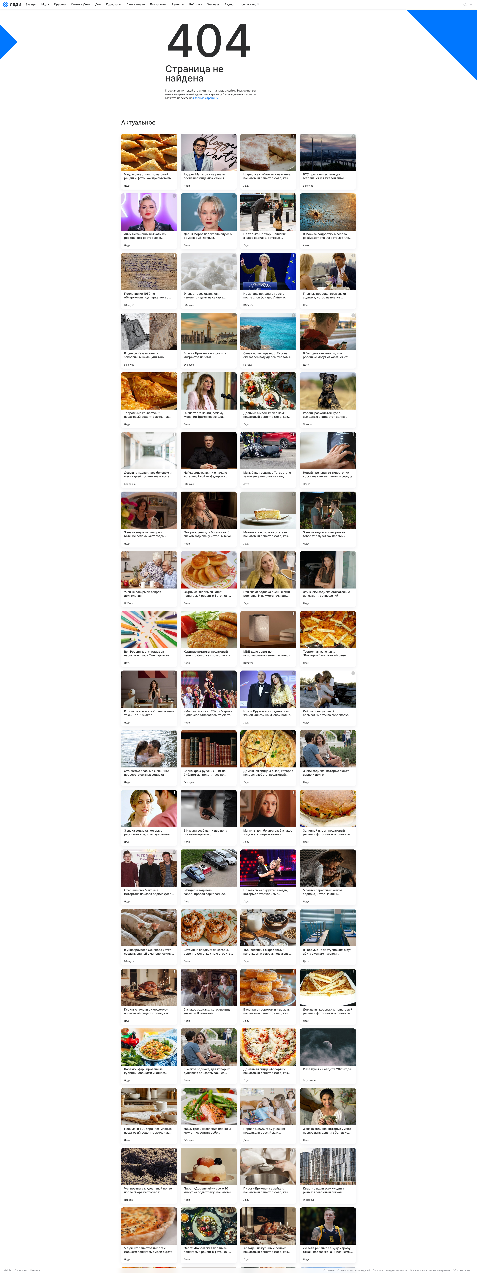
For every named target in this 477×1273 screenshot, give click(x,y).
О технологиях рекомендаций (353, 1270)
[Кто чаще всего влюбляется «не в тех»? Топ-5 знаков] (149, 698)
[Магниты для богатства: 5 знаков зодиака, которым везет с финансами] (268, 818)
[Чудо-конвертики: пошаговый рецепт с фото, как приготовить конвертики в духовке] (149, 162)
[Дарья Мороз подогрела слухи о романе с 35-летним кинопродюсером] (209, 221)
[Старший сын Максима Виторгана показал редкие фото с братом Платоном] (149, 877)
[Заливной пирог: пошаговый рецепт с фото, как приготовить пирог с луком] (328, 818)
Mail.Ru (8, 1270)
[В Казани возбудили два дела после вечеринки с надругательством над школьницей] (209, 818)
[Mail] (5, 4)
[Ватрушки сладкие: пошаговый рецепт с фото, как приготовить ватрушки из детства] (209, 937)
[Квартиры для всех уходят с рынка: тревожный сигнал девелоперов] (328, 1176)
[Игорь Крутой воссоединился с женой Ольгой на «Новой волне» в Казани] (268, 698)
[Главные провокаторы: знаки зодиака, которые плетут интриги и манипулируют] (328, 281)
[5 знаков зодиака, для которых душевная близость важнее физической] (209, 1056)
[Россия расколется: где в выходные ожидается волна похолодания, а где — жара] (328, 400)
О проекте (328, 1270)
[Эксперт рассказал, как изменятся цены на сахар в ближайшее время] (209, 281)
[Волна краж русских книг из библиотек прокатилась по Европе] (209, 758)
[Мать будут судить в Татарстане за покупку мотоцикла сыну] (268, 460)
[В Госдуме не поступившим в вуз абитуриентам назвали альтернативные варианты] (328, 937)
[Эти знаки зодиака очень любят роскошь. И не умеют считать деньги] (268, 579)
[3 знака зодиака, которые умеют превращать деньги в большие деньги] (328, 1116)
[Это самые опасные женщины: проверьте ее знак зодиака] (149, 758)
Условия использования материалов (430, 1270)
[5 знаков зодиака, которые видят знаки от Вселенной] (209, 997)
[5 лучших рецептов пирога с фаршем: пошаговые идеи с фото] (149, 1235)
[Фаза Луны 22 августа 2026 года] (328, 1056)
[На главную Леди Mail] (14, 4)
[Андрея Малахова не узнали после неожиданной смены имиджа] (209, 162)
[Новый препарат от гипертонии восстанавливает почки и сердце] (328, 460)
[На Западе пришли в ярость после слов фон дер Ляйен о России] (268, 281)
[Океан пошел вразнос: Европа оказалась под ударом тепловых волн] (268, 341)
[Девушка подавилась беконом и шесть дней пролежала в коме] (149, 460)
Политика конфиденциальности (390, 1270)
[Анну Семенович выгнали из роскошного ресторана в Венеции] (149, 221)
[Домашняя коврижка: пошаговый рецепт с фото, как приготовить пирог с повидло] (328, 997)
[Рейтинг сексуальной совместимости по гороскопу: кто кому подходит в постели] (328, 698)
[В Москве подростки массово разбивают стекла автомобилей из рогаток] (328, 221)
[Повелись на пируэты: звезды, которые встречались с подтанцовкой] (268, 877)
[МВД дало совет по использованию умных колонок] (268, 639)
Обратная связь (461, 1270)
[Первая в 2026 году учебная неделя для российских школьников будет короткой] (268, 1116)
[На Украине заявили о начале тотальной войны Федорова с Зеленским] (209, 460)
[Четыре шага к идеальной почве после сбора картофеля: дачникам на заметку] (149, 1176)
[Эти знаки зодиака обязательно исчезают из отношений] (328, 579)
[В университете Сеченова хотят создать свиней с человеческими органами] (149, 937)
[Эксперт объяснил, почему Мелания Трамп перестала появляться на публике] (209, 400)
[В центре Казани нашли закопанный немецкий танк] (149, 341)
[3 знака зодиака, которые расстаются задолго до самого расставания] (149, 818)
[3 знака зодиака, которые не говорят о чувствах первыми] (328, 519)
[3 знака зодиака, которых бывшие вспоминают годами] (149, 519)
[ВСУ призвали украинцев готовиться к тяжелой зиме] (328, 162)
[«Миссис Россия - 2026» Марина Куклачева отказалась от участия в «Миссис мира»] (209, 698)
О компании (21, 1270)
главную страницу (205, 98)
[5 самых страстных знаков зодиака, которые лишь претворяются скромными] (328, 877)
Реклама (35, 1270)
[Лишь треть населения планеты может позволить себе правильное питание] (209, 1116)
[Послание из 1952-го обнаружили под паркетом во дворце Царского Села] (149, 281)
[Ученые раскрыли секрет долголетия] (149, 579)
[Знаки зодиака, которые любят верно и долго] (328, 758)
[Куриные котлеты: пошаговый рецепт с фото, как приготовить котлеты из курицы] (209, 639)
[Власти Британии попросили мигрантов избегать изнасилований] (209, 341)
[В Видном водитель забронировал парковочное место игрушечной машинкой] (209, 877)
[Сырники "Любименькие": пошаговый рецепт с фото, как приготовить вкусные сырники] (209, 579)
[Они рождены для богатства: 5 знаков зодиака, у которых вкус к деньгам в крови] (209, 519)
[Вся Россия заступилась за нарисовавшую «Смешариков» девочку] (149, 639)
